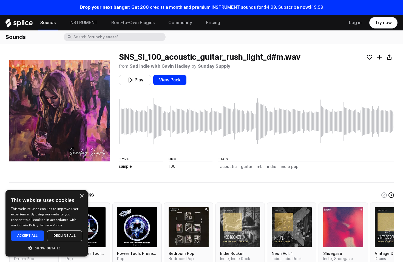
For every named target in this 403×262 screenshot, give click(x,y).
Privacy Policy (51, 225)
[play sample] (256, 121)
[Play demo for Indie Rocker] (240, 227)
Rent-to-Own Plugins (133, 22)
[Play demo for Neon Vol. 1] (292, 227)
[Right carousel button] (391, 195)
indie (271, 166)
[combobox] (118, 37)
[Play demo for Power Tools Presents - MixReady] (137, 227)
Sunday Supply (214, 66)
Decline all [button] (64, 235)
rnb (260, 166)
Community (180, 22)
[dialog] (46, 223)
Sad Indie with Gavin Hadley (160, 66)
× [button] (82, 196)
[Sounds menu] (60, 23)
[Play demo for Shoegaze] (343, 227)
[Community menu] (196, 23)
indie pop (290, 166)
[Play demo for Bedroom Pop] (189, 227)
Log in (355, 22)
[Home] (19, 24)
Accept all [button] (27, 235)
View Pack (170, 79)
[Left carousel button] (384, 195)
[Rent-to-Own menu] (159, 23)
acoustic (228, 166)
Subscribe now (293, 7)
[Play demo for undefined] (59, 111)
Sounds (48, 22)
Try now (383, 22)
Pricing (213, 22)
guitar (246, 166)
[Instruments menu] (102, 23)
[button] (46, 248)
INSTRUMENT (83, 22)
